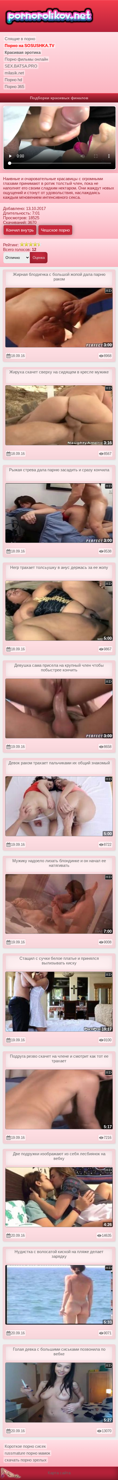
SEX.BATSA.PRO (21, 66)
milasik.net (14, 73)
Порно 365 (14, 86)
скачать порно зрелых (26, 1460)
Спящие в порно (20, 38)
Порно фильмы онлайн (26, 59)
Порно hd (13, 79)
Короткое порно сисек (25, 1446)
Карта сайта (59, 1472)
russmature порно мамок (27, 1453)
